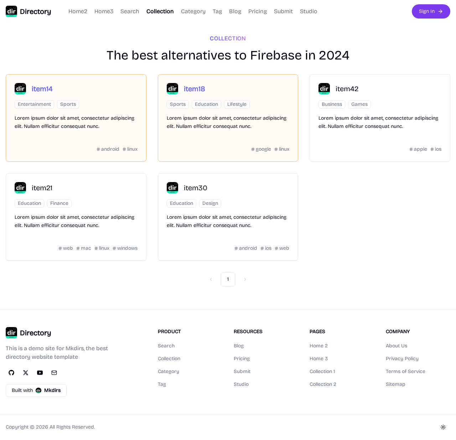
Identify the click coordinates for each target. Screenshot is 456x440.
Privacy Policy (402, 359)
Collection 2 (323, 384)
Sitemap (395, 384)
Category (193, 11)
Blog (235, 11)
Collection (160, 11)
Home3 (103, 11)
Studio (308, 11)
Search (129, 11)
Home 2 (319, 346)
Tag (217, 11)
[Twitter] (25, 372)
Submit (283, 11)
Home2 (77, 11)
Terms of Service (405, 371)
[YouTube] (40, 372)
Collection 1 (322, 371)
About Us (396, 346)
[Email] (54, 372)
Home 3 (319, 359)
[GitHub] (11, 372)
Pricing (257, 11)
